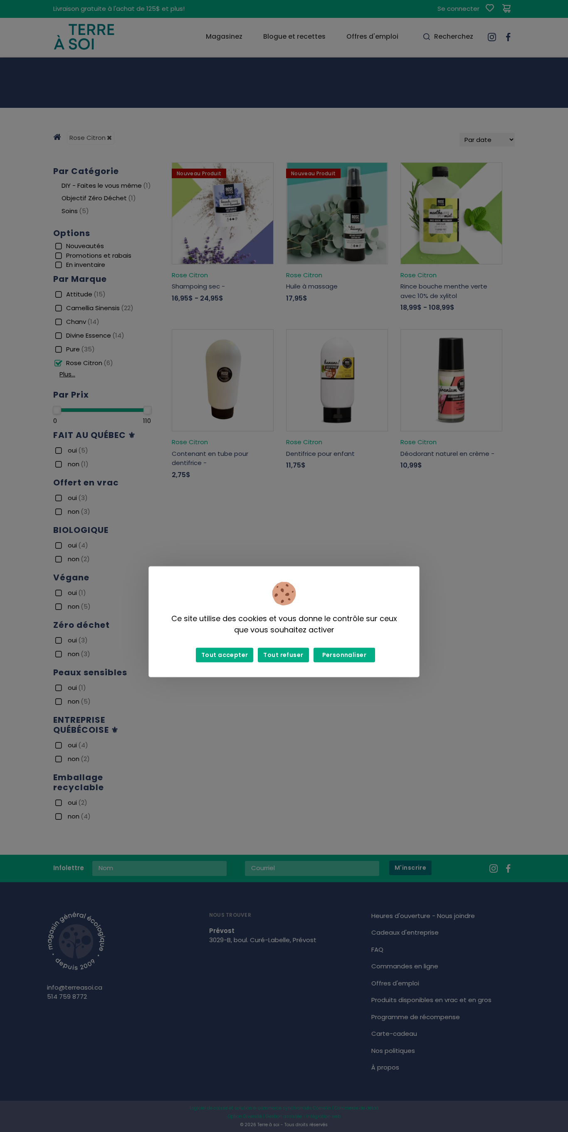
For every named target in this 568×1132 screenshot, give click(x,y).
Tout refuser (283, 655)
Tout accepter (224, 655)
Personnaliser (344, 655)
